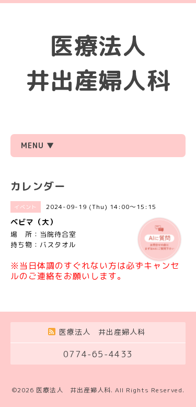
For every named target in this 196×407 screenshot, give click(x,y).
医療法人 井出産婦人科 (73, 390)
